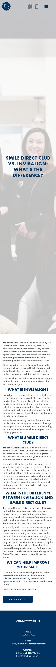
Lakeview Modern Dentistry (16, 578)
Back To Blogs (18, 599)
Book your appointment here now (19, 589)
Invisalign (25, 354)
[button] (46, 6)
